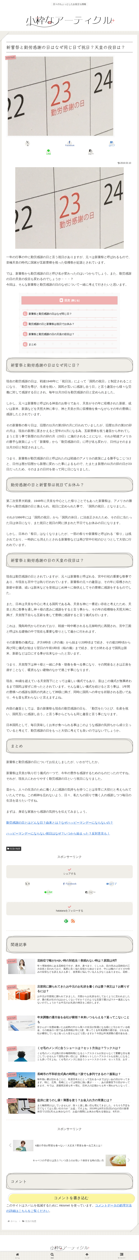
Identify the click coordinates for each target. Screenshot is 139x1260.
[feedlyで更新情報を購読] (66, 920)
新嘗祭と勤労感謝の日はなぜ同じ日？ (50, 313)
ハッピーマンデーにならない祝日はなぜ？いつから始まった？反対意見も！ (58, 833)
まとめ (32, 344)
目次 (67, 300)
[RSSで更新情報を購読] (73, 920)
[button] (90, 152)
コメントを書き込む (71, 1198)
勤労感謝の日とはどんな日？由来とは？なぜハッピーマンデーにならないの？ (59, 822)
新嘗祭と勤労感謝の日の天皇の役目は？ (51, 334)
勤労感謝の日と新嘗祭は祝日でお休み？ (51, 323)
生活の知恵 (15, 848)
